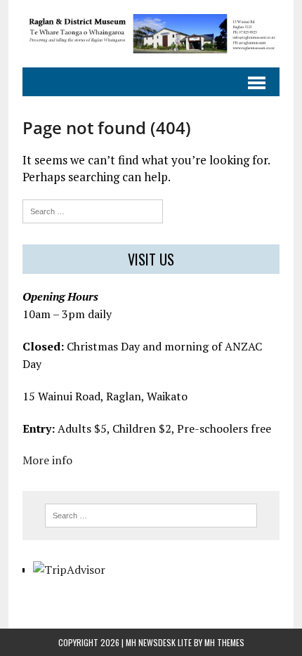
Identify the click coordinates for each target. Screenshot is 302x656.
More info (47, 460)
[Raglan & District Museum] (151, 33)
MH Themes (224, 642)
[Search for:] (92, 210)
